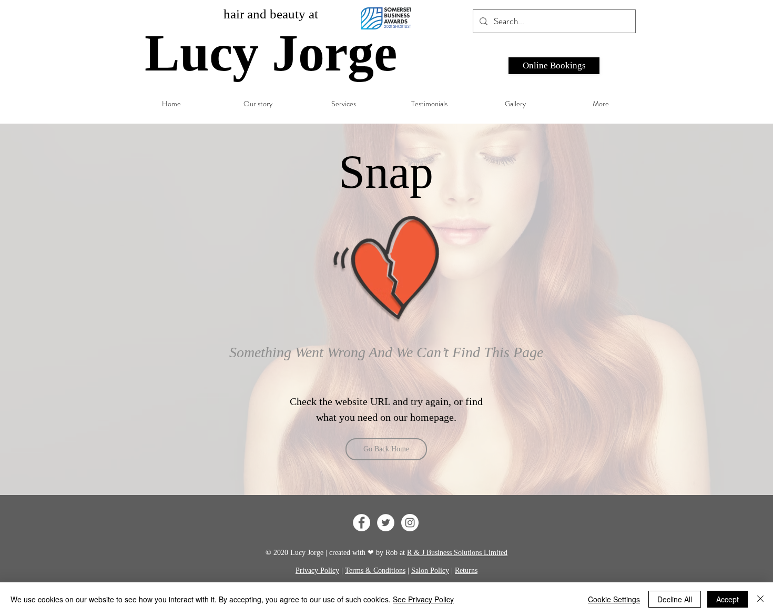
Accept (727, 599)
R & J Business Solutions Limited (457, 553)
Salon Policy (430, 570)
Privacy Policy (317, 570)
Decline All (674, 599)
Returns (466, 570)
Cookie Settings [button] (614, 599)
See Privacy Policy (423, 599)
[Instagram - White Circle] (410, 522)
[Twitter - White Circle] (385, 522)
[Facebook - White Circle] (361, 522)
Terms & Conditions (375, 570)
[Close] (760, 599)
